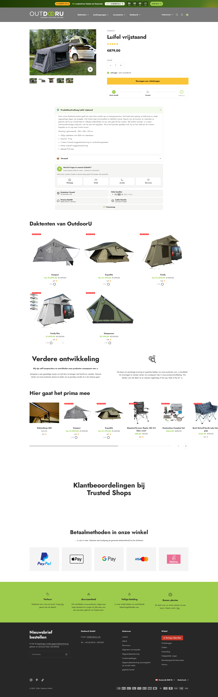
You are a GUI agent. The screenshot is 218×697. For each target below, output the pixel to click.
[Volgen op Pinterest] (36, 680)
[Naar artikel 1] (33, 81)
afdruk (124, 641)
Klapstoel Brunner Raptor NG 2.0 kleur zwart (141, 429)
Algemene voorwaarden (131, 649)
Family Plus (55, 333)
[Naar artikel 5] (69, 81)
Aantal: (110, 60)
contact (125, 637)
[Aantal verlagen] (110, 65)
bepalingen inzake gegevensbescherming (52, 643)
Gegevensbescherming (130, 654)
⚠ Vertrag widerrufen (172, 638)
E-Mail (96, 183)
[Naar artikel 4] (60, 81)
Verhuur (164, 664)
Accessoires (118, 14)
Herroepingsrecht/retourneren (172, 660)
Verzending (165, 651)
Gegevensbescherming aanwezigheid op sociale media (136, 664)
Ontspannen (109, 333)
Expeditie (109, 274)
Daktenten (82, 14)
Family (163, 274)
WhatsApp (69, 183)
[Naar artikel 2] (42, 81)
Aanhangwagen (99, 14)
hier (62, 604)
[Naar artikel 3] (51, 81)
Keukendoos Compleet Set (174, 428)
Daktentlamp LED (44, 428)
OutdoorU (134, 14)
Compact (55, 274)
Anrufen (122, 183)
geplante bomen (128, 669)
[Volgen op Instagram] (31, 680)
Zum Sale (155, 4)
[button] (113, 44)
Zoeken (164, 647)
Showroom (148, 183)
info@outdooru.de (93, 637)
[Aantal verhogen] (121, 65)
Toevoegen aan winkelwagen (148, 81)
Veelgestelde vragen (169, 656)
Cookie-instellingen (129, 658)
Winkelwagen (166, 643)
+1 (63, 343)
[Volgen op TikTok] (42, 680)
